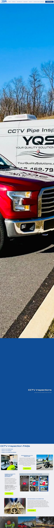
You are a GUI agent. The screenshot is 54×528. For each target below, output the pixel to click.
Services (13, 1)
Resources (25, 1)
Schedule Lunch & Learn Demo (38, 1)
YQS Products (19, 1)
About (9, 1)
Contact (30, 1)
